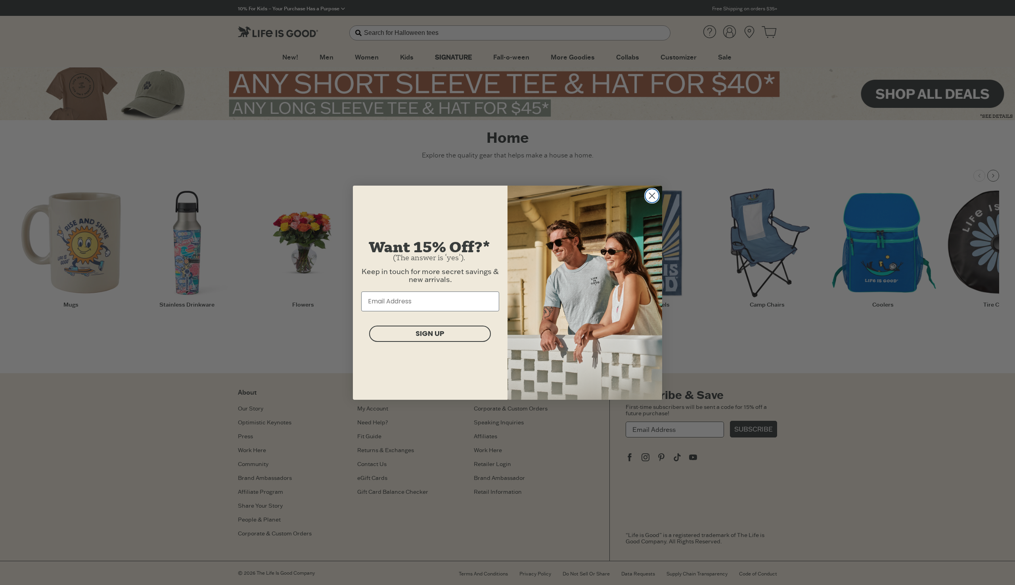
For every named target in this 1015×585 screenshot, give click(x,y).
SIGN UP (430, 333)
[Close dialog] (652, 196)
